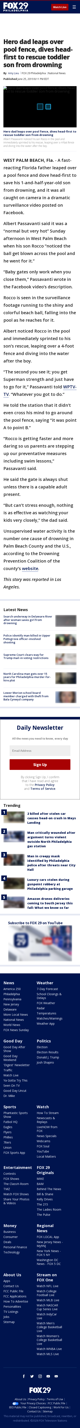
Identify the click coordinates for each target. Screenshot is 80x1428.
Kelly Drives (45, 1199)
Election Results (47, 1052)
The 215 (42, 1204)
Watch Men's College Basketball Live (49, 1327)
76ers (7, 1142)
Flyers (7, 1132)
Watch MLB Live (48, 1300)
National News (56, 73)
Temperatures (46, 1013)
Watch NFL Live (47, 1286)
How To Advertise (15, 1301)
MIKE (40, 1179)
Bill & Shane (45, 1194)
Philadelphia (11, 994)
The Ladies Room (49, 1209)
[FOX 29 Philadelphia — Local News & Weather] (15, 7)
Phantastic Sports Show (15, 1115)
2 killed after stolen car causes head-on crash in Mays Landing (51, 818)
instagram (40, 1376)
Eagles (7, 1127)
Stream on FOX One (47, 1277)
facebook (23, 1376)
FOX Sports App (14, 1153)
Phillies (8, 1137)
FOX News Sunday (16, 1030)
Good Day (12, 1040)
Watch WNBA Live (49, 1349)
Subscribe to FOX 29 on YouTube (35, 923)
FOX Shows (11, 1179)
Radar (41, 1008)
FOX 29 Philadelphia (34, 73)
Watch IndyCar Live (47, 1316)
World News (11, 1025)
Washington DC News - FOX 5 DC (49, 1262)
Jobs (6, 1317)
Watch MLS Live (48, 1354)
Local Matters (46, 1156)
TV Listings (10, 1312)
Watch (43, 1106)
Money (9, 1225)
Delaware (10, 1009)
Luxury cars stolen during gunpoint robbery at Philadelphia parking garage (50, 884)
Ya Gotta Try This (15, 1080)
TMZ (6, 1189)
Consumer (10, 1237)
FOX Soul (43, 1146)
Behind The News (49, 1189)
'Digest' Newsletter (16, 1065)
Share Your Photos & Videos (16, 1201)
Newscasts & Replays (46, 1120)
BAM (40, 1184)
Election (42, 1047)
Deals (7, 1242)
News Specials (47, 1136)
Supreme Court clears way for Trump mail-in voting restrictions (25, 656)
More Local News (15, 1014)
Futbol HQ (10, 1122)
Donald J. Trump (48, 1057)
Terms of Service (42, 789)
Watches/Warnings (50, 1018)
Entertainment (17, 1167)
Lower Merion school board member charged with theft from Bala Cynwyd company (25, 696)
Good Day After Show (14, 1049)
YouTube (43, 1151)
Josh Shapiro (45, 1062)
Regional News (45, 1228)
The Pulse (43, 1215)
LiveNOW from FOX (47, 1129)
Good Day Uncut (14, 1091)
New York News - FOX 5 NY (49, 1253)
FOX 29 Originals (45, 1170)
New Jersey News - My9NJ (50, 1244)
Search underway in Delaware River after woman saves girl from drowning (27, 620)
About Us (12, 1274)
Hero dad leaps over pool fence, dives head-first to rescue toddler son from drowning (39, 133)
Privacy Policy (45, 785)
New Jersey (11, 1004)
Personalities (12, 1306)
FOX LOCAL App (48, 1237)
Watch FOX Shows (16, 1194)
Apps (6, 1281)
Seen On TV (11, 1085)
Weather (45, 982)
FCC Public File (13, 1291)
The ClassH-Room (16, 1184)
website (30, 568)
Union (7, 1147)
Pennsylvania (12, 999)
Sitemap (9, 1322)
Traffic (7, 1070)
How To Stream (48, 1113)
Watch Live (60, 7)
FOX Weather (46, 1003)
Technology (11, 1252)
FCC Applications (14, 1296)
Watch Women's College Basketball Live (49, 1340)
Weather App (46, 1023)
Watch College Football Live (47, 1293)
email (56, 1376)
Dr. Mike (9, 1096)
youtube (48, 1376)
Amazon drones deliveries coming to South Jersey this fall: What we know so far (50, 903)
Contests (9, 1174)
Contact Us (11, 1286)
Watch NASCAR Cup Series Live (47, 1307)
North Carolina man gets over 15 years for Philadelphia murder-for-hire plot (27, 677)
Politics (44, 1040)
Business (9, 1232)
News (8, 982)
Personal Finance (15, 1247)
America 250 (12, 989)
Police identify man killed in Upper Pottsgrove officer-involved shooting (26, 639)
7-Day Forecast (47, 989)
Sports (9, 1106)
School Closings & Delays (49, 996)
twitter (32, 1376)
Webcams (43, 1141)
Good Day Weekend (10, 1058)
